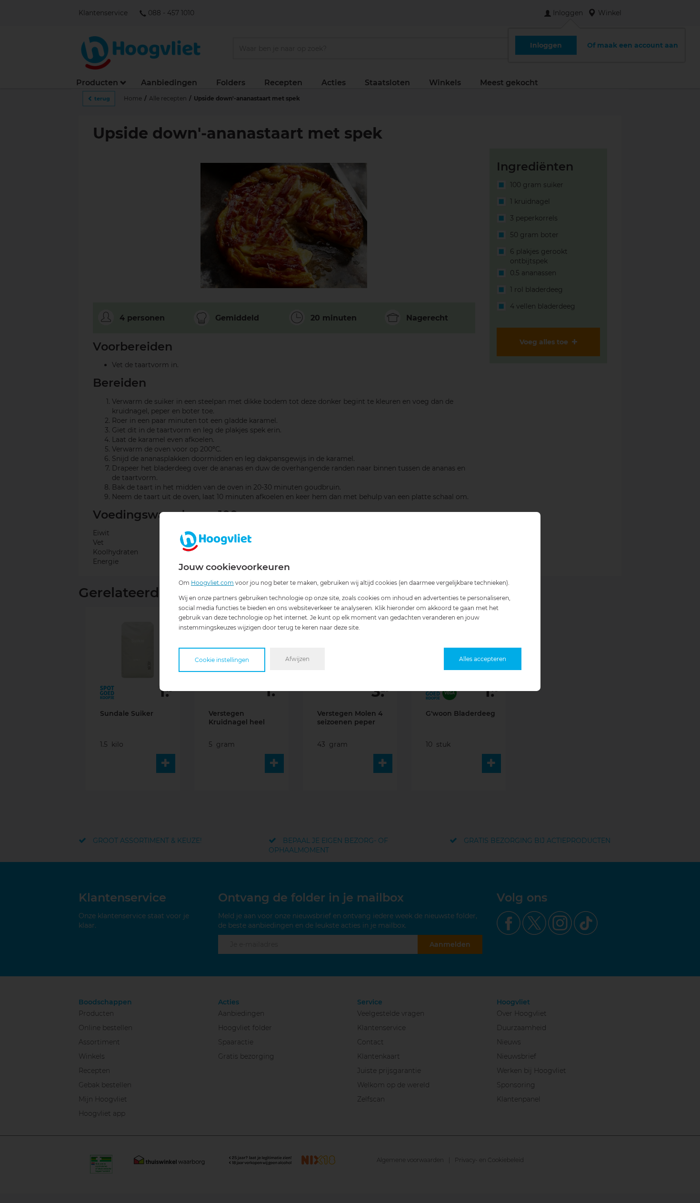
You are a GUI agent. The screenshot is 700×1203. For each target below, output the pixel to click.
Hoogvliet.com (212, 582)
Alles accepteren (482, 658)
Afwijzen (297, 658)
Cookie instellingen (222, 659)
